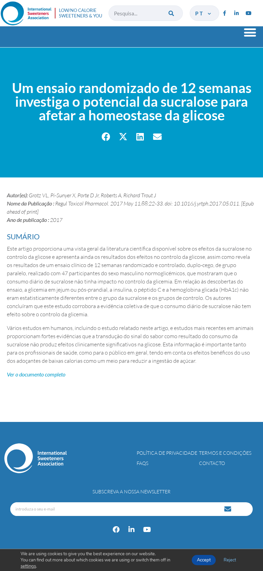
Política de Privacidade (167, 453)
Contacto (212, 463)
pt (200, 13)
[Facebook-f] (224, 13)
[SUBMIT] (228, 509)
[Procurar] (172, 13)
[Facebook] (116, 529)
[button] (250, 32)
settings (28, 566)
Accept (204, 560)
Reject (230, 560)
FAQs (142, 463)
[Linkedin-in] (236, 13)
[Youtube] (248, 13)
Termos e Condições (225, 453)
